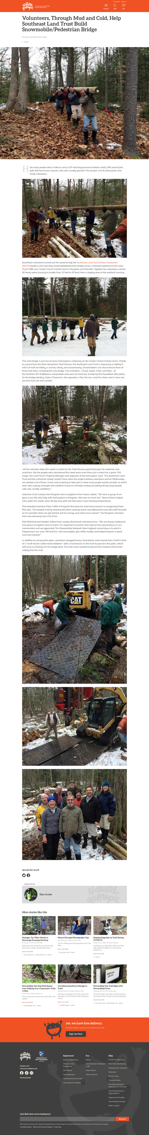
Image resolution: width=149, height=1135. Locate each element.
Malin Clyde (39, 942)
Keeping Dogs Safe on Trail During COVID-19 (108, 939)
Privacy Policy (57, 1127)
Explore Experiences (70, 1060)
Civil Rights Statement (26, 1127)
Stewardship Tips (40, 954)
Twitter (24, 875)
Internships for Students (72, 1083)
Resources (112, 1072)
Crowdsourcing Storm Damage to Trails (72, 987)
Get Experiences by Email (72, 1078)
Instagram (31, 1073)
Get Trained (67, 1070)
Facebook (28, 875)
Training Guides (114, 1080)
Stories (88, 1060)
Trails (26, 42)
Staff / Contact (114, 1106)
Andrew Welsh (79, 991)
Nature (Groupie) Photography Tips (73, 937)
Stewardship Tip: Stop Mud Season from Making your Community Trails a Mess (39, 988)
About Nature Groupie (117, 1101)
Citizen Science (65, 1005)
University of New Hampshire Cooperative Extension (41, 1057)
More (122, 2)
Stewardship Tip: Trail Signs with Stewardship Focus (108, 987)
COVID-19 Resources (116, 1060)
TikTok (26, 1073)
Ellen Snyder (42, 37)
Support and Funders (116, 1097)
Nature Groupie (36, 6)
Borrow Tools (114, 1076)
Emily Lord (39, 993)
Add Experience (69, 1074)
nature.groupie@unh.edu (28, 1069)
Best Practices (29, 954)
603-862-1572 (24, 1066)
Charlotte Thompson (113, 942)
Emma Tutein (77, 940)
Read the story (27, 951)
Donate (116, 2)
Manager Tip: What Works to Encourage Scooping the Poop (35, 939)
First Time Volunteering (117, 1064)
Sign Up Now (76, 1034)
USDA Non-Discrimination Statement (43, 1127)
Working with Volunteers (118, 1068)
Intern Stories (91, 1070)
